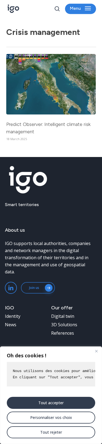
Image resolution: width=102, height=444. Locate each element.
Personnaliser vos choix (51, 417)
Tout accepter (51, 402)
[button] (80, 9)
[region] (51, 395)
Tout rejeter (51, 432)
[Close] (96, 351)
